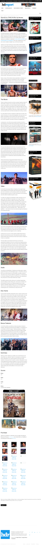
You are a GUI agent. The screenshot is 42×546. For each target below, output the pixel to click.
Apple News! (18, 537)
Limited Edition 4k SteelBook (7, 40)
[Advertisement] (21, 515)
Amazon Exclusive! (38, 116)
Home (2, 16)
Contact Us (28, 544)
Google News (24, 537)
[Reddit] (37, 532)
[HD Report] (8, 4)
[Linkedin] (35, 532)
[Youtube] (40, 0)
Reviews (5, 16)
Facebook (13, 538)
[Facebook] (36, 0)
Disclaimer (33, 544)
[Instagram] (37, 0)
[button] (40, 13)
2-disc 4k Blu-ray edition (20, 39)
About (24, 544)
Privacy (37, 544)
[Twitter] (39, 0)
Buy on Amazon (31, 145)
